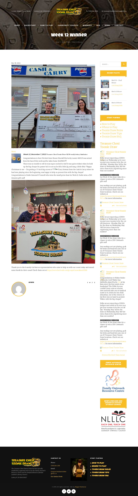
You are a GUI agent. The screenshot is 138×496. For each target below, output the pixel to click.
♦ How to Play (107, 124)
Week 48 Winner (117, 103)
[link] (67, 270)
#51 (119, 282)
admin (31, 282)
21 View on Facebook (120, 350)
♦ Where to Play (108, 127)
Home (17, 25)
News (107, 25)
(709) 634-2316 (93, 11)
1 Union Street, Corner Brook (21, 11)
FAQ (98, 25)
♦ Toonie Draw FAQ (110, 136)
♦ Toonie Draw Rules (111, 130)
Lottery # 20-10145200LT (42, 11)
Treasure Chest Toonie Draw (69, 11)
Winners (87, 25)
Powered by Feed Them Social (113, 355)
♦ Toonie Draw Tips (111, 133)
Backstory (30, 25)
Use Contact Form (56, 476)
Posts (68, 42)
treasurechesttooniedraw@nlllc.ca (115, 11)
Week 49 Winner (117, 91)
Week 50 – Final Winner (117, 82)
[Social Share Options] (101, 205)
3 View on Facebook (120, 205)
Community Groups (68, 25)
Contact (119, 25)
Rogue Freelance (80, 487)
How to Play (46, 25)
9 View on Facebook (120, 266)
